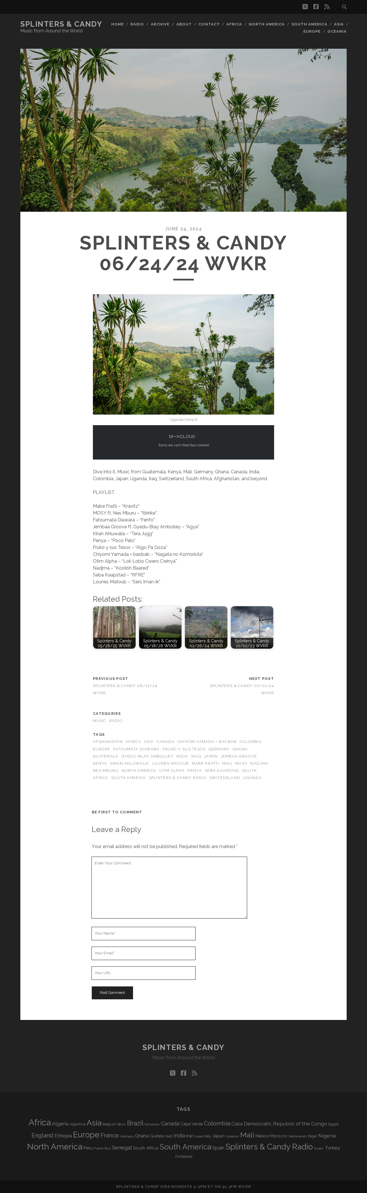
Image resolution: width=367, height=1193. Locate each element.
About (184, 24)
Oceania (337, 31)
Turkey (332, 1148)
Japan (211, 756)
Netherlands (297, 1136)
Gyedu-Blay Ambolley (147, 756)
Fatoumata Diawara (136, 749)
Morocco (278, 1136)
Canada (166, 741)
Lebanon (232, 1136)
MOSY (241, 763)
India (182, 756)
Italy (207, 1136)
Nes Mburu (106, 770)
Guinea (157, 1135)
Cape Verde (191, 1123)
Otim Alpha (172, 770)
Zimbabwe (183, 1157)
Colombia (251, 741)
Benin (121, 1124)
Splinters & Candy (61, 24)
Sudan (318, 1148)
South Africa (145, 1148)
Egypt (333, 1124)
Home (117, 24)
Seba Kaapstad (222, 770)
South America (309, 24)
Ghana (240, 749)
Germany (219, 749)
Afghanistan (108, 741)
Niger (312, 1136)
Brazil (135, 1123)
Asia (339, 24)
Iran (190, 1135)
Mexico (262, 1135)
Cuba (237, 1124)
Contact (209, 24)
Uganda (252, 778)
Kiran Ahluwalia (129, 763)
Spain (218, 1148)
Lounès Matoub (170, 763)
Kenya (100, 763)
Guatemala (106, 756)
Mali (227, 763)
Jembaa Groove (239, 756)
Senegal (122, 1147)
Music (99, 721)
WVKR (244, 1186)
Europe (312, 31)
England (42, 1135)
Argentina (77, 1124)
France (110, 1135)
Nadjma (259, 763)
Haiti (168, 1136)
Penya (195, 770)
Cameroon (152, 1124)
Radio (137, 24)
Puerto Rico (102, 1148)
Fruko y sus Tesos (184, 749)
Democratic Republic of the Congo (285, 1124)
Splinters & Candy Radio (177, 778)
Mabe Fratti (205, 763)
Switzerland (224, 778)
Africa (234, 24)
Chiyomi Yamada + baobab (207, 741)
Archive (160, 24)
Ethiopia (63, 1136)
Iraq (196, 756)
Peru (88, 1148)
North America (267, 24)
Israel (199, 1136)
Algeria (60, 1124)
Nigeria (327, 1136)
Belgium (109, 1124)
